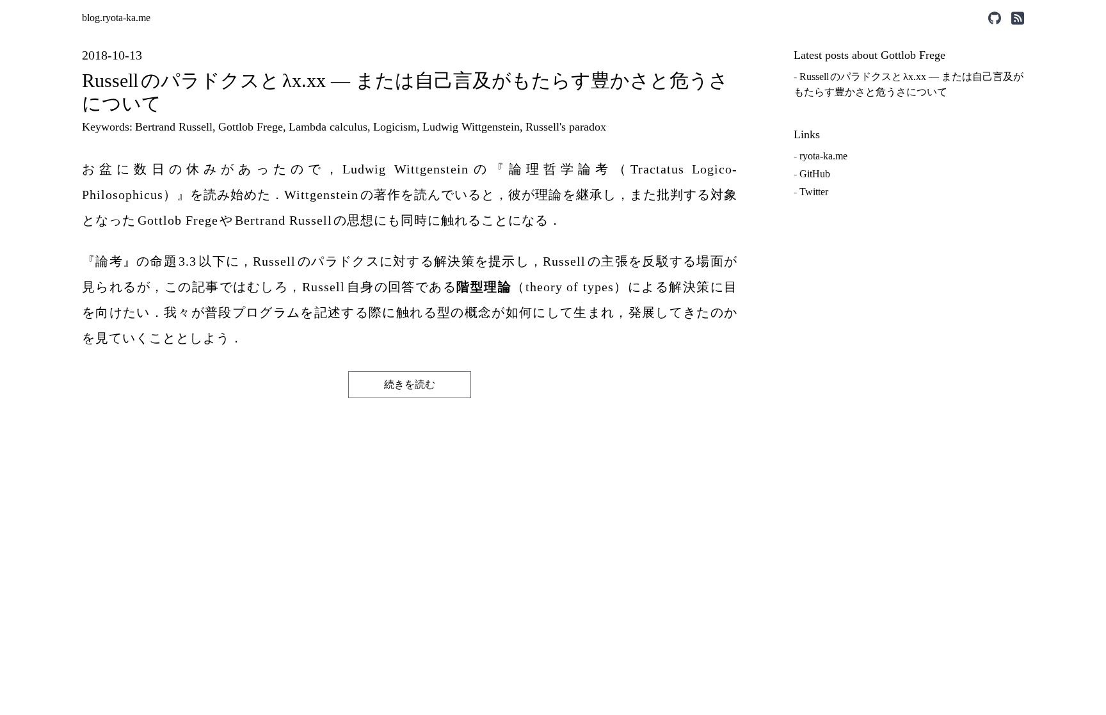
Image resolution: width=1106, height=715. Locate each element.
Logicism (395, 126)
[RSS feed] (1017, 18)
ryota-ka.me (823, 155)
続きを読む (409, 384)
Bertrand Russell (173, 126)
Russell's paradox (565, 126)
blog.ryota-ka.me (116, 17)
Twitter (813, 191)
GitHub (814, 173)
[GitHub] (994, 18)
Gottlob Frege (250, 126)
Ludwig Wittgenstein (471, 126)
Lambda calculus (328, 126)
